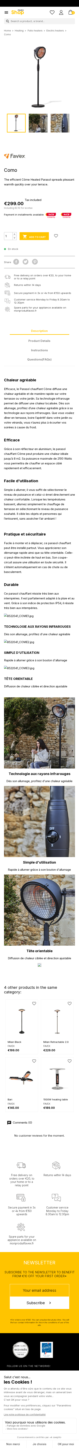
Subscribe (39, 1303)
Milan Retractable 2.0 (56, 1041)
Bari (10, 1099)
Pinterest (35, 261)
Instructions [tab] (39, 350)
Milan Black (14, 1041)
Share (16, 261)
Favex (11, 1046)
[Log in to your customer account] (61, 12)
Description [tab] (39, 331)
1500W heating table (55, 1099)
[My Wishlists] (52, 12)
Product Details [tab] (39, 341)
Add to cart (34, 236)
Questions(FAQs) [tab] (39, 359)
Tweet (25, 261)
